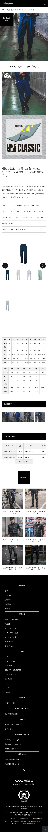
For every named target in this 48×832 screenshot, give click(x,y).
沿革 (6, 591)
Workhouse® (24, 818)
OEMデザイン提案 (11, 633)
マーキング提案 (10, 637)
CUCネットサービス (12, 740)
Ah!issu (7, 692)
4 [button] (40, 281)
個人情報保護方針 (11, 714)
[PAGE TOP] (45, 829)
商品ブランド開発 (11, 619)
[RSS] (24, 770)
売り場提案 (9, 641)
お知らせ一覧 (10, 703)
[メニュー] (44, 3)
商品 (22, 651)
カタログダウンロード (13, 725)
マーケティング (10, 628)
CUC (6, 683)
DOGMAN (8, 666)
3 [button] (29, 281)
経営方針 (8, 600)
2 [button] (18, 281)
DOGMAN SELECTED (13, 670)
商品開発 (8, 624)
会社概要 (22, 585)
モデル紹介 (9, 729)
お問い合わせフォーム (13, 759)
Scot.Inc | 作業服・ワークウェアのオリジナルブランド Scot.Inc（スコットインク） (24, 821)
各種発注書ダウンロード (14, 749)
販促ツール (9, 646)
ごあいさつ (9, 595)
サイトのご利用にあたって (22, 708)
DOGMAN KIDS (10, 674)
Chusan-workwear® (28, 823)
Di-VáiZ (7, 688)
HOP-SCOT (9, 657)
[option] (24, 255)
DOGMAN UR (10, 661)
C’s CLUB (8, 679)
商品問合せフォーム (12, 764)
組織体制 (8, 604)
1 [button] (7, 281)
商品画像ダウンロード (13, 744)
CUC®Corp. (12, 818)
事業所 (7, 609)
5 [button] (7, 311)
